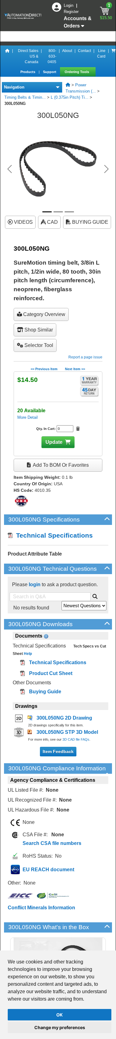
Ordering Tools (77, 72)
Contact (84, 51)
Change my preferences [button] (59, 1027)
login (35, 584)
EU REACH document (48, 869)
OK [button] (59, 1014)
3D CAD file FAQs (75, 739)
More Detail (27, 417)
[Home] (7, 56)
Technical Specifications (52, 535)
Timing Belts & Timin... (25, 97)
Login (69, 5)
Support (50, 72)
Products (28, 72)
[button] (10, 169)
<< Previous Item (44, 369)
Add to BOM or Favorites (60, 465)
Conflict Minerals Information (41, 907)
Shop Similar (38, 329)
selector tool (38, 345)
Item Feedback (58, 751)
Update (53, 442)
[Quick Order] (113, 56)
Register (71, 11)
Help (27, 654)
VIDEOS (23, 222)
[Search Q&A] (95, 595)
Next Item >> (75, 369)
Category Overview (43, 314)
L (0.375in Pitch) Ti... (69, 97)
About (67, 51)
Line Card (101, 53)
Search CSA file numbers (52, 843)
